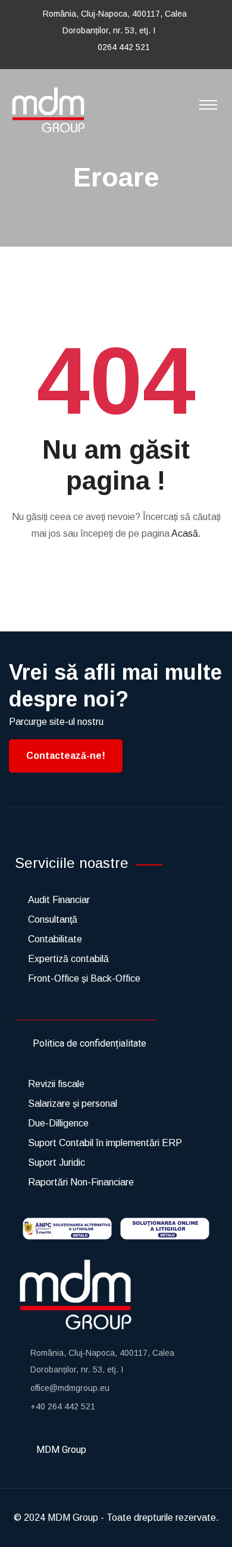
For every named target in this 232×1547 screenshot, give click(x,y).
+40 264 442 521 (62, 1406)
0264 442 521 (124, 47)
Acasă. (186, 533)
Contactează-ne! (65, 756)
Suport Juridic (56, 1162)
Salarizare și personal (72, 1103)
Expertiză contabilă (68, 959)
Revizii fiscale (56, 1084)
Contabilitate (55, 939)
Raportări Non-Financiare (81, 1182)
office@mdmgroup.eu (69, 1388)
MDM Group (73, 1517)
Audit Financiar (59, 900)
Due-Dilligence (58, 1123)
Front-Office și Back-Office (84, 978)
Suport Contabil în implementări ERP (105, 1143)
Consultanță (52, 919)
